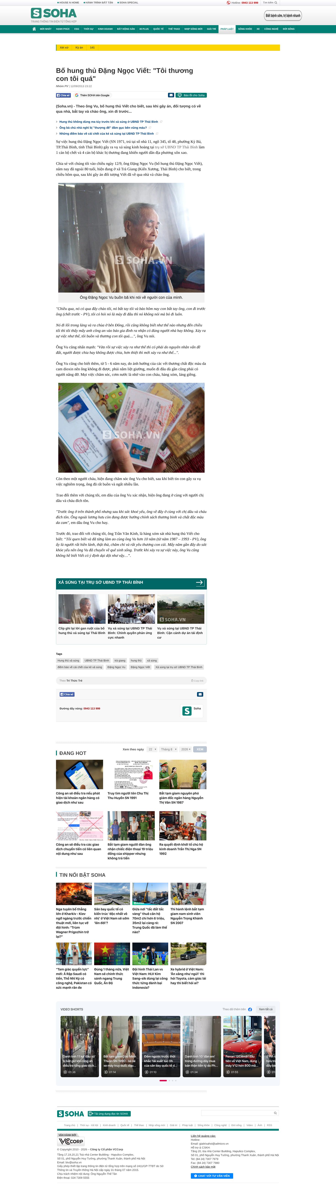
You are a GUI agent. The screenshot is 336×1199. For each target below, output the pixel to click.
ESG (76, 29)
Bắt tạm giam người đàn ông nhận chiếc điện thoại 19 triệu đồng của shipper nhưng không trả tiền (130, 851)
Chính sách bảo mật (203, 1166)
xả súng (152, 660)
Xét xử (64, 47)
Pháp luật (227, 29)
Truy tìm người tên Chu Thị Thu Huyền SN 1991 (128, 795)
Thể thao (174, 29)
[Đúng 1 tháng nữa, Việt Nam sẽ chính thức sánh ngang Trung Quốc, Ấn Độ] (112, 954)
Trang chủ (69, 1125)
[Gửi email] (171, 95)
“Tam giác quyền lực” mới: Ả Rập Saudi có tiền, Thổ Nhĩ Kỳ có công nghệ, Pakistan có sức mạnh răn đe (74, 978)
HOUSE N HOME (69, 2)
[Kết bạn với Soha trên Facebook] (187, 711)
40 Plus (144, 29)
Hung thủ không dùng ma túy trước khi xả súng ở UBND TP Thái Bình (109, 121)
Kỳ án (79, 47)
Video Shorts (72, 1009)
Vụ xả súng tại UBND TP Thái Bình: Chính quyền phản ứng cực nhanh (130, 632)
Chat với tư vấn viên (214, 1176)
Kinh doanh (105, 29)
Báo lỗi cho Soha (194, 95)
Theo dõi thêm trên (234, 1009)
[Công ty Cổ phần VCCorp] (112, 1139)
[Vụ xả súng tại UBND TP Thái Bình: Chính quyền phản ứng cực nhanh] (131, 609)
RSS (269, 1125)
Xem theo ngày (133, 749)
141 (92, 47)
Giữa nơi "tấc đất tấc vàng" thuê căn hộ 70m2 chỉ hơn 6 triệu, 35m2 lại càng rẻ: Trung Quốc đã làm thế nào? (149, 920)
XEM (200, 749)
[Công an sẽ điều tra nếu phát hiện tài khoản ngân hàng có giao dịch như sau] (79, 774)
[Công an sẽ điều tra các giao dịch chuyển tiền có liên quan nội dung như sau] (79, 826)
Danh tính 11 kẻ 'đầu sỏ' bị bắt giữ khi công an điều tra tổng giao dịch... (80, 1061)
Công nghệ (271, 29)
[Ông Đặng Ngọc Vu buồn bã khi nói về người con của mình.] (131, 238)
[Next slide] (270, 1048)
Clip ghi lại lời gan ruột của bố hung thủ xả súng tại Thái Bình (82, 630)
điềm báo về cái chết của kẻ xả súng (80, 667)
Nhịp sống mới (193, 29)
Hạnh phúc (63, 29)
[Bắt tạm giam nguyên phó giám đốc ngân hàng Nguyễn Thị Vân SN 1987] (182, 774)
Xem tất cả (265, 1009)
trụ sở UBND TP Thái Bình (176, 147)
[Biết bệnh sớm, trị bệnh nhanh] (283, 15)
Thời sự (88, 29)
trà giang (120, 660)
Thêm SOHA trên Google (94, 95)
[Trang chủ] (54, 15)
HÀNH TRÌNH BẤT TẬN (99, 2)
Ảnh (260, 1125)
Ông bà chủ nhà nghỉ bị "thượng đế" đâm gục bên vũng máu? (103, 127)
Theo (131, 680)
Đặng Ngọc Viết (140, 667)
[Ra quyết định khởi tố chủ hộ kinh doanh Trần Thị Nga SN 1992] (182, 826)
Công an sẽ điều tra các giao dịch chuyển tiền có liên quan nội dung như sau (78, 849)
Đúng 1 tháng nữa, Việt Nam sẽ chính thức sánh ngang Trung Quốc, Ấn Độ (111, 976)
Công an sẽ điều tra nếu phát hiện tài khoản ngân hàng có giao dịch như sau (78, 798)
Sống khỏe (245, 29)
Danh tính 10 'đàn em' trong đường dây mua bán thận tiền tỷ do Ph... (201, 1061)
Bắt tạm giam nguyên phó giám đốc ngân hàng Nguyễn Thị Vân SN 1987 (181, 798)
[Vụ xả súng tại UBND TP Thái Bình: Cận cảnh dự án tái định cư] (180, 609)
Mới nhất (45, 29)
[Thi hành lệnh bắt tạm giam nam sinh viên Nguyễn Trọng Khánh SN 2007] (188, 894)
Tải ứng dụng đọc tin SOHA (111, 1113)
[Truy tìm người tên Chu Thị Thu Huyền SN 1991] (131, 774)
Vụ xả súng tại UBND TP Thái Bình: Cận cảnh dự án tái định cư (180, 632)
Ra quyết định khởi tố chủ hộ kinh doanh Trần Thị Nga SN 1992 (181, 849)
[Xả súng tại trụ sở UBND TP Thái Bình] (200, 584)
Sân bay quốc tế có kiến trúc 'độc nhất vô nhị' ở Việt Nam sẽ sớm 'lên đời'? (111, 916)
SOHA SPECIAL (129, 2)
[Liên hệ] (200, 694)
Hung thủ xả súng (68, 660)
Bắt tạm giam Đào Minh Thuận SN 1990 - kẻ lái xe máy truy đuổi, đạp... (120, 1061)
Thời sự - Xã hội (89, 1125)
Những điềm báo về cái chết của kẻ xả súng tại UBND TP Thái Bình (107, 133)
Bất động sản (126, 29)
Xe (258, 29)
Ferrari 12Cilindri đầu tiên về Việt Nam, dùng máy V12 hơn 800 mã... (242, 1061)
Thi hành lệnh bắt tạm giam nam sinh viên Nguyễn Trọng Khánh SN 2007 (187, 916)
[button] (163, 1080)
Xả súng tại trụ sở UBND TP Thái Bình (100, 582)
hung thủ (136, 660)
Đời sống (289, 29)
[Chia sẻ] (63, 95)
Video (249, 1125)
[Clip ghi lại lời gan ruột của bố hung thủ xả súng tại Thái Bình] (82, 609)
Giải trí (211, 29)
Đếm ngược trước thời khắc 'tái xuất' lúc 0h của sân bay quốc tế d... (160, 1061)
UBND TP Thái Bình (97, 660)
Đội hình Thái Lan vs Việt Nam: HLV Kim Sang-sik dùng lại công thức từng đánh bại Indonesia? (150, 978)
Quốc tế (158, 29)
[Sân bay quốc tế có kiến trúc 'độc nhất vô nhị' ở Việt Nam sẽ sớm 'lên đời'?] (112, 894)
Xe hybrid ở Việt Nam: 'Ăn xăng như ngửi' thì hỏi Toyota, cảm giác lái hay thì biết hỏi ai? (188, 976)
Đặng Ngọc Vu (116, 667)
